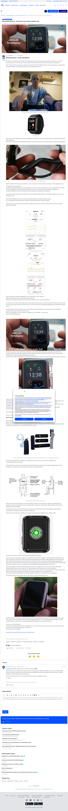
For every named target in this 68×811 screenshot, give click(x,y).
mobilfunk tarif (10, 781)
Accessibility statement (47, 789)
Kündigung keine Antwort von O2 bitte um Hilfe (12, 764)
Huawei (7, 641)
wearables (35, 641)
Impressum (13, 795)
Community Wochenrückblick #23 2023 (10, 734)
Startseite (3, 15)
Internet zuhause (14, 5)
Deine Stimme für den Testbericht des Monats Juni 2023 (14, 731)
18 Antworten (4, 770)
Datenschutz (60, 795)
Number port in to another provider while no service (13, 756)
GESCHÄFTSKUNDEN (13, 1)
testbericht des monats (27, 641)
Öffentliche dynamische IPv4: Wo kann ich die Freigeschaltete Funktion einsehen (19, 772)
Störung (16, 781)
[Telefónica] (40, 807)
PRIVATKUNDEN (4, 1)
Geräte (36, 5)
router (21, 781)
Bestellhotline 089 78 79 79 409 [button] (60, 1)
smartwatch (19, 641)
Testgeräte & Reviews (10, 15)
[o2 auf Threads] (41, 800)
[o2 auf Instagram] (34, 800)
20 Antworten (5, 766)
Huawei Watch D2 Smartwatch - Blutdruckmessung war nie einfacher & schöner (19, 746)
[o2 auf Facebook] (26, 800)
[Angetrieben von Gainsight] (34, 786)
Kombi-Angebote (23, 5)
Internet (26, 781)
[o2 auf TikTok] (38, 800)
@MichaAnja (9, 668)
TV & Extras (31, 5)
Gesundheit (41, 641)
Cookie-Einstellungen (36, 797)
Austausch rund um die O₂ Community (10, 736)
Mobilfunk (7, 5)
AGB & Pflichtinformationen (23, 795)
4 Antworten (4, 758)
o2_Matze (8, 666)
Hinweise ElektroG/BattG (36, 795)
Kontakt (7, 795)
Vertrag (3, 781)
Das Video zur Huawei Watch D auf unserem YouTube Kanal (20, 632)
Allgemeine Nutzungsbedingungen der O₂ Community (28, 789)
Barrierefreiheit (21, 797)
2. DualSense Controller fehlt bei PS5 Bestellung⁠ (12, 760)
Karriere (28, 797)
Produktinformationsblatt (49, 795)
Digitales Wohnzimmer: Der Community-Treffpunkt (12, 740)
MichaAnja (8, 55)
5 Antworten (4, 762)
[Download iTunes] (29, 804)
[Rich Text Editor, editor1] (34, 703)
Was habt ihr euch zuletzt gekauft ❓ (10, 738)
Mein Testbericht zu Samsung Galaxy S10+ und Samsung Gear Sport (16, 742)
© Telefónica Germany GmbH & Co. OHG (31, 807)
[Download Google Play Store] (38, 804)
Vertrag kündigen (46, 797)
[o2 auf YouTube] (31, 800)
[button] (7, 5)
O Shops (49, 1)
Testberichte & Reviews (21, 15)
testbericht (13, 641)
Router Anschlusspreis (6, 768)
